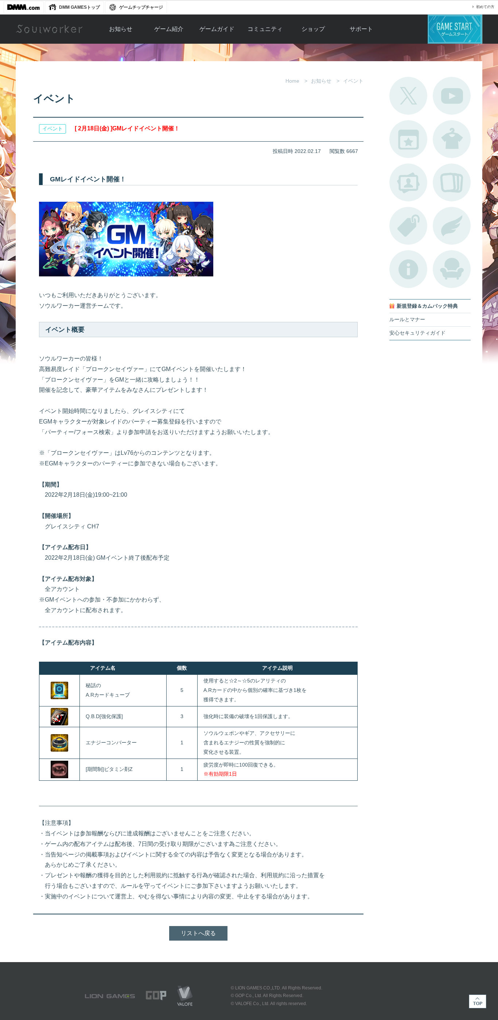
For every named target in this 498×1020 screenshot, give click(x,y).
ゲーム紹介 (168, 29)
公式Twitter (408, 96)
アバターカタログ (452, 139)
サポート (361, 29)
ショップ (313, 29)
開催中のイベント (408, 139)
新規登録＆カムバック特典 (427, 306)
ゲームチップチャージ (141, 7)
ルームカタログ (452, 269)
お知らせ (120, 29)
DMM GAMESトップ (79, 7)
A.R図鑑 (452, 182)
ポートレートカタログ (408, 182)
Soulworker (49, 29)
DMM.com (23, 7)
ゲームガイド (216, 29)
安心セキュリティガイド (417, 333)
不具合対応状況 (408, 269)
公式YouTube (452, 96)
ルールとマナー (407, 319)
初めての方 (485, 7)
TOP (477, 1001)
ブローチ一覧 (452, 226)
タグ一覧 (408, 226)
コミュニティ (265, 29)
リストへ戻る (198, 933)
